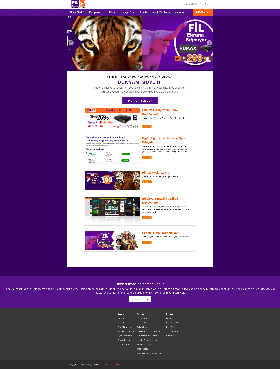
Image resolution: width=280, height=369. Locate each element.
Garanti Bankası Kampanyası (150, 353)
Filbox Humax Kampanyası (160, 232)
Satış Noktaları (172, 331)
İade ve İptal (142, 348)
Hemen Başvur (140, 100)
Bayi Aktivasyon (125, 327)
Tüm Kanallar (124, 344)
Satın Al (121, 318)
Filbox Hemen (124, 340)
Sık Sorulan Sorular (145, 344)
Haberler (179, 12)
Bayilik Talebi (172, 322)
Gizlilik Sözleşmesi (111, 364)
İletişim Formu (172, 318)
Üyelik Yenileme (160, 12)
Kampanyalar (97, 12)
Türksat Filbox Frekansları (148, 331)
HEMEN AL (202, 12)
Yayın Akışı (129, 12)
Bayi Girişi (170, 327)
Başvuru (121, 322)
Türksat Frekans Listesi (147, 335)
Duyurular (170, 335)
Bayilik (143, 12)
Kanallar (114, 12)
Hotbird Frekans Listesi (147, 340)
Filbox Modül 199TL (155, 172)
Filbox (78, 4)
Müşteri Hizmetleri (126, 331)
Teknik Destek (143, 327)
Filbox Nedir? (77, 12)
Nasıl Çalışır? (142, 322)
